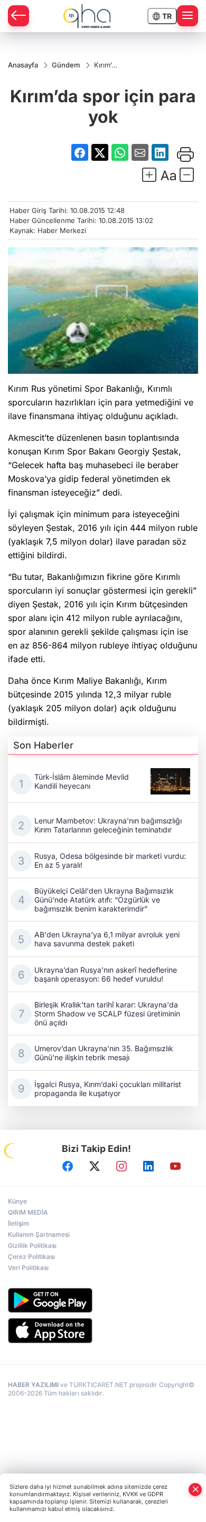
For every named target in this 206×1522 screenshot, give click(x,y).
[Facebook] (67, 1166)
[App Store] (103, 1330)
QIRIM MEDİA (28, 1212)
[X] (94, 1166)
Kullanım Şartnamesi (39, 1234)
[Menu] (187, 15)
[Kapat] (195, 1489)
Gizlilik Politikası (32, 1245)
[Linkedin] (148, 1166)
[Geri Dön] (18, 15)
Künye (17, 1201)
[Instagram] (121, 1166)
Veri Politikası (28, 1268)
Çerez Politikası (31, 1257)
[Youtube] (175, 1166)
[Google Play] (103, 1300)
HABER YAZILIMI (33, 1385)
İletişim (18, 1223)
